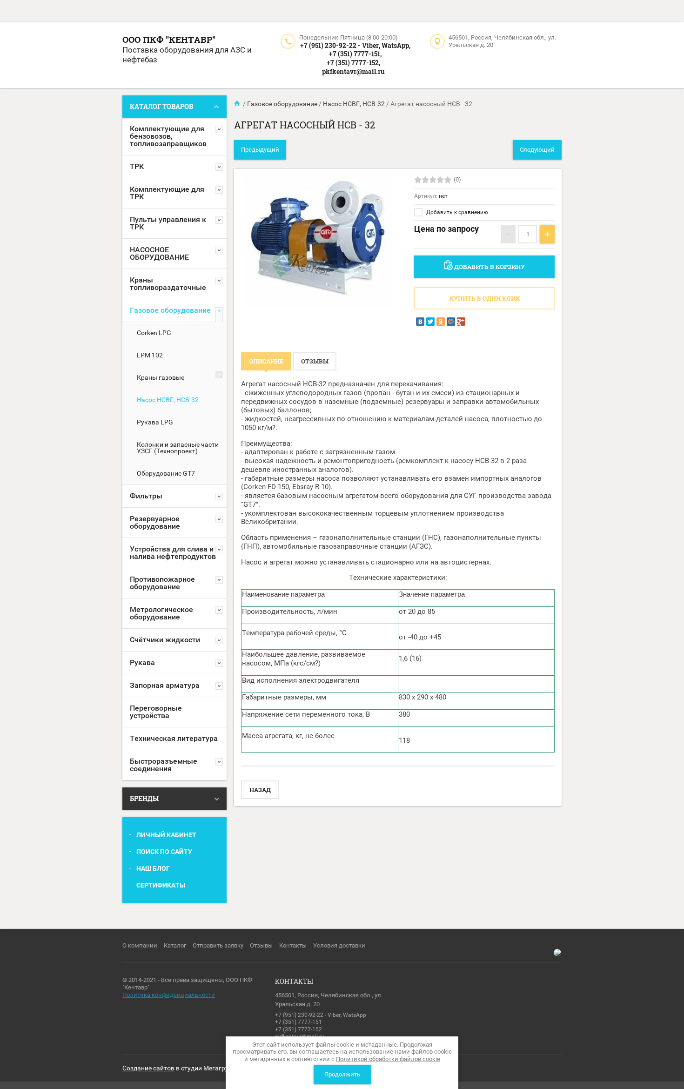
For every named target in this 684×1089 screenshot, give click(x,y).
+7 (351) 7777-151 (298, 1022)
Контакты (293, 945)
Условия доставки (339, 945)
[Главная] (237, 103)
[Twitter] (430, 321)
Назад (260, 790)
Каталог (175, 945)
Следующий (537, 149)
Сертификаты (160, 885)
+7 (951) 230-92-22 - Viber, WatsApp (320, 1015)
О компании (139, 945)
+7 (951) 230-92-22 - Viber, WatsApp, (355, 45)
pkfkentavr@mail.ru (353, 71)
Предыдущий (260, 149)
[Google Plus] (461, 321)
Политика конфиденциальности (168, 994)
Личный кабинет (166, 835)
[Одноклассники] (440, 321)
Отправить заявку (218, 945)
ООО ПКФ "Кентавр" (168, 39)
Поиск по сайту (164, 851)
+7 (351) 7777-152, (353, 62)
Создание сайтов (148, 1068)
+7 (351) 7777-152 (298, 1029)
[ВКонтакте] (420, 321)
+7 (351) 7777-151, (355, 53)
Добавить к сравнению (456, 212)
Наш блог (153, 868)
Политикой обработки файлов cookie (388, 1058)
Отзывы (261, 945)
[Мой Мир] (451, 321)
